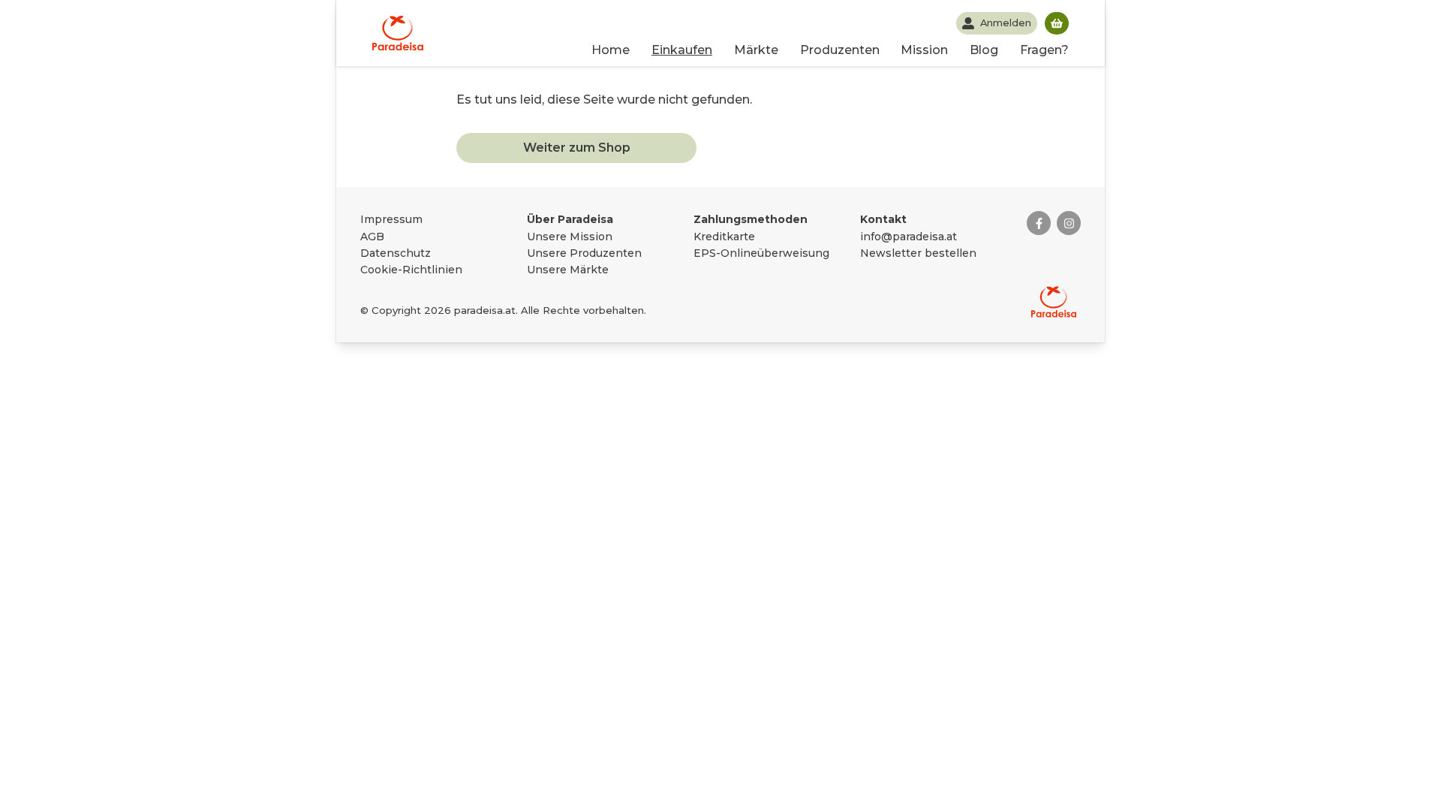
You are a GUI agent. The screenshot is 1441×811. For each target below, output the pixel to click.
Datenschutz (395, 253)
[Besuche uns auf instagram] (1069, 223)
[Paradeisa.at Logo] (1053, 301)
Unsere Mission (569, 236)
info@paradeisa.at (908, 236)
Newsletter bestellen (918, 253)
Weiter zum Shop (576, 147)
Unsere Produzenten (584, 253)
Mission (924, 50)
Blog (984, 50)
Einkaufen (681, 50)
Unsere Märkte (568, 269)
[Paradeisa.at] (397, 33)
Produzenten (840, 50)
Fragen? (1044, 50)
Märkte (756, 50)
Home (610, 50)
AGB (372, 236)
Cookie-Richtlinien (411, 269)
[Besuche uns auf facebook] (1039, 223)
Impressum (391, 219)
